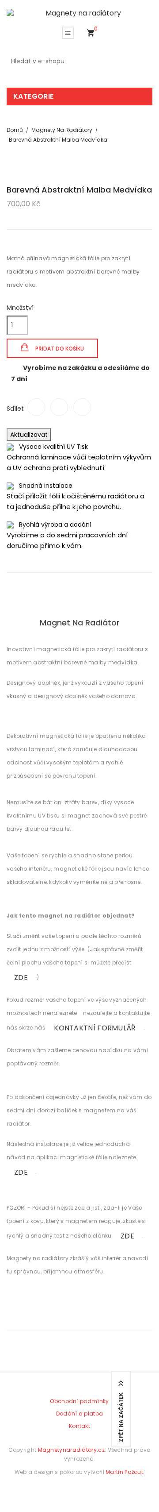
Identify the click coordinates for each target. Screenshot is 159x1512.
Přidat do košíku (59, 348)
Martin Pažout (124, 1472)
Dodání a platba (79, 1413)
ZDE (21, 977)
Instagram (94, 1490)
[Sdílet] (36, 407)
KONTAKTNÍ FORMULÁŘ (95, 1028)
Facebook (72, 1490)
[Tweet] (59, 407)
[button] (90, 34)
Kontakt (79, 1426)
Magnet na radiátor (80, 622)
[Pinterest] (82, 407)
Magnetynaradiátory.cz (71, 1450)
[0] (90, 33)
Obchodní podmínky (79, 1401)
